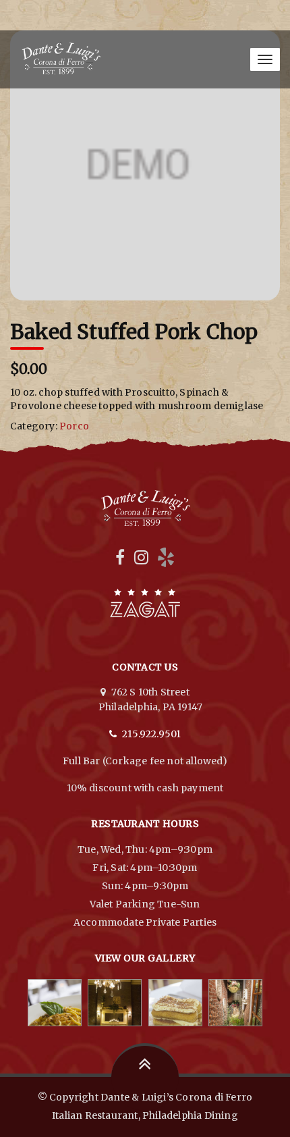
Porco (74, 426)
